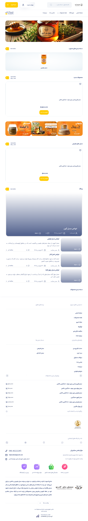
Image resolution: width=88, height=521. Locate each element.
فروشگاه (71, 13)
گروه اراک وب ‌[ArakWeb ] (46, 516)
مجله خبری (79, 322)
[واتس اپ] (62, 443)
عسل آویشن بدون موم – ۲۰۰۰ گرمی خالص (70, 402)
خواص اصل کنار (54, 254)
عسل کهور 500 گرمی (76, 397)
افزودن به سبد (44, 112)
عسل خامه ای (40, 353)
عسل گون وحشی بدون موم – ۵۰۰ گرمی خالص (70, 100)
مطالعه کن (10, 250)
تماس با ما (52, 13)
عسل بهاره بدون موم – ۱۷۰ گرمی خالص (71, 388)
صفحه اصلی (79, 13)
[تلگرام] (81, 443)
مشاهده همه (13, 49)
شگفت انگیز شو (77, 331)
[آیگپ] (44, 443)
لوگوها (80, 327)
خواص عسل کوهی (53, 239)
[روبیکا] (25, 443)
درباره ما (45, 13)
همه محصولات (63, 13)
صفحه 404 (79, 336)
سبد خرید (79, 353)
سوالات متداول (78, 358)
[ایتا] (7, 443)
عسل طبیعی (40, 348)
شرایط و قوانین (78, 371)
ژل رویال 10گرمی (78, 406)
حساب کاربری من (77, 348)
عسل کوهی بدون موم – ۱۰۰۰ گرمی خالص (71, 393)
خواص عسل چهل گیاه (52, 270)
